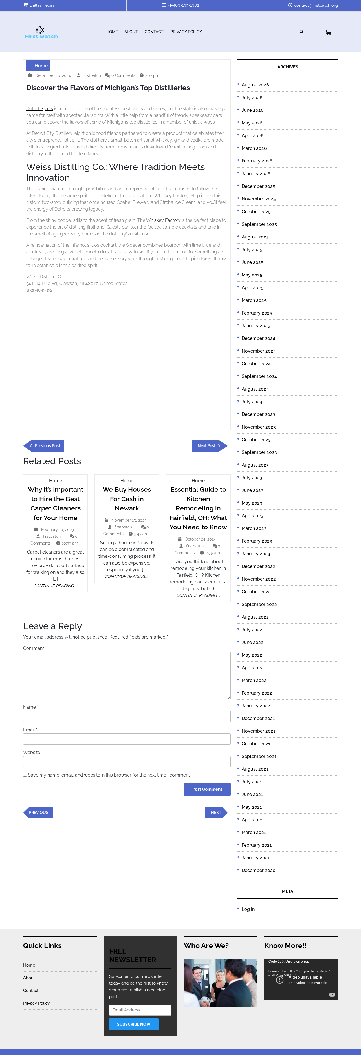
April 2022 (252, 667)
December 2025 (258, 186)
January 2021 (256, 857)
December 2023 (258, 414)
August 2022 (255, 617)
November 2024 (259, 351)
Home (112, 32)
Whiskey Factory (163, 220)
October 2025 (256, 211)
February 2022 (257, 693)
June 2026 (253, 110)
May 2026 (252, 123)
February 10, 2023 (58, 530)
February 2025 (257, 313)
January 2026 (256, 173)
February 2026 (257, 161)
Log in (248, 909)
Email (30, 730)
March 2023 (254, 528)
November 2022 (259, 579)
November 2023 (259, 427)
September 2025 (259, 224)
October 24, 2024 (201, 540)
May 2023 (252, 503)
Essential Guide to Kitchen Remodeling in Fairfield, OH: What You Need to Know (198, 508)
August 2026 (255, 85)
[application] (301, 979)
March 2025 (254, 300)
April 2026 (253, 135)
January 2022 (256, 705)
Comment (35, 648)
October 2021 (256, 743)
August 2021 (255, 769)
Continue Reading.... (55, 585)
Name (30, 707)
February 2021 (257, 845)
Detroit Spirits (39, 108)
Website (31, 752)
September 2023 (259, 452)
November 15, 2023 (129, 521)
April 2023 (252, 515)
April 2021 (252, 819)
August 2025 (255, 237)
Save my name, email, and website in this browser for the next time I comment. (109, 775)
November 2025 (259, 199)
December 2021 (258, 718)
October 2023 (256, 439)
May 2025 (252, 275)
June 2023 (252, 490)
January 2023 (256, 553)
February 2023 (257, 541)
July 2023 (252, 477)
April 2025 (252, 287)
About (131, 32)
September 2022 (259, 604)
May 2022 (252, 655)
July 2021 (252, 781)
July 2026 (252, 97)
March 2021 (254, 832)
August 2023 (255, 465)
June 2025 (252, 262)
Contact (154, 32)
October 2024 (256, 363)
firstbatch (92, 75)
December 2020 (259, 870)
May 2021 (252, 807)
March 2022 (254, 680)
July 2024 (252, 401)
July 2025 (252, 249)
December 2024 (258, 338)
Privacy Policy (186, 32)
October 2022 (256, 591)
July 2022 (252, 629)
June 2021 (252, 794)
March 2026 (254, 148)
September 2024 (259, 376)
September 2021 (259, 756)
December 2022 (258, 566)
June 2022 (252, 642)
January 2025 (256, 325)
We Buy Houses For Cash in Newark (127, 498)
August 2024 (255, 389)
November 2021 (258, 731)
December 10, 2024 (53, 76)
